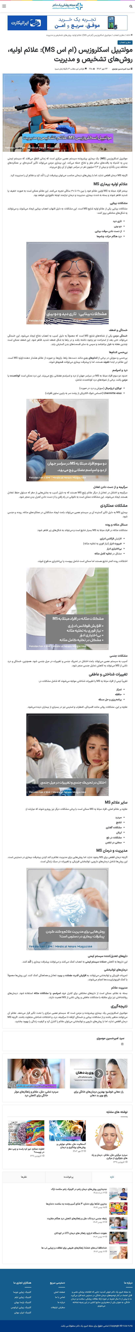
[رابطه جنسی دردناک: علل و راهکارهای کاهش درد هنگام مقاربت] (118, 1223)
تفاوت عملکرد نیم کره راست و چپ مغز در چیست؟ (26, 1150)
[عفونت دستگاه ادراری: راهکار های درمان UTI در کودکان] (118, 1238)
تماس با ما (60, 1297)
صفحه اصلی (59, 1292)
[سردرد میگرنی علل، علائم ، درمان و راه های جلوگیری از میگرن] (109, 1136)
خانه (128, 35)
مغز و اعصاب (118, 35)
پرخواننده (68, 1177)
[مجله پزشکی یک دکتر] (67, 6)
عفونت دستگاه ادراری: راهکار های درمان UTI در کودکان (80, 1233)
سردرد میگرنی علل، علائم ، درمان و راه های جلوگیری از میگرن (109, 1156)
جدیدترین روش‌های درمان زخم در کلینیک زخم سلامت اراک (79, 1189)
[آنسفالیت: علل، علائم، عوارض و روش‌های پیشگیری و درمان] (67, 1130)
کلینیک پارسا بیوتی (22, 1302)
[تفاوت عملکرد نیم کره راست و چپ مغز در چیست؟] (26, 1133)
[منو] (4, 7)
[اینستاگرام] (122, 1044)
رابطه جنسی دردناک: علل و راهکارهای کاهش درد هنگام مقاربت (77, 1218)
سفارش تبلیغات (58, 1307)
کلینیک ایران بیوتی (22, 1312)
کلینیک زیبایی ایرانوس (21, 1307)
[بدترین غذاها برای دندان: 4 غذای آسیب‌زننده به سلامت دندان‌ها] (118, 1208)
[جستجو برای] (131, 7)
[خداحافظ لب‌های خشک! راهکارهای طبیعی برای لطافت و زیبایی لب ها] (118, 1252)
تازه (112, 1177)
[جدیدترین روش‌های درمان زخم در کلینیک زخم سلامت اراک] (118, 1194)
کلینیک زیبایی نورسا (22, 1292)
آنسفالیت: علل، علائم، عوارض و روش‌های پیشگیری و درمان (71, 1146)
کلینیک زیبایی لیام (23, 1297)
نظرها (24, 1177)
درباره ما (61, 1302)
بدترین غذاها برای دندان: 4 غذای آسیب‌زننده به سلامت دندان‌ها (76, 1204)
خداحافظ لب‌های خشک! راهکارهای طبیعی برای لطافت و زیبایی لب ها (74, 1248)
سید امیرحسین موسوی (121, 68)
